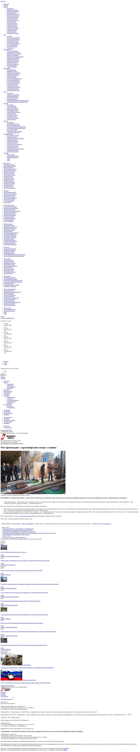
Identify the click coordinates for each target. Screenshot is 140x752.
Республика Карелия (13, 64)
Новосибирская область (13, 112)
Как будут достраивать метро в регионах (14, 537)
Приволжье (7, 68)
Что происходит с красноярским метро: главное (16, 534)
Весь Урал (10, 93)
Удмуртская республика (13, 87)
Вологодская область (13, 55)
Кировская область (12, 71)
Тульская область (12, 32)
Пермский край (11, 77)
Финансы (9, 388)
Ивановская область (12, 17)
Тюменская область (12, 99)
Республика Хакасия (13, 118)
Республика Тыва (12, 116)
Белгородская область (13, 11)
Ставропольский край (13, 132)
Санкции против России (29, 680)
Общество (6, 390)
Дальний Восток (8, 134)
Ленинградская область (13, 58)
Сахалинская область (13, 146)
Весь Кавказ (10, 122)
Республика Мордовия (13, 81)
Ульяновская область (13, 89)
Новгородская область (13, 61)
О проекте (3, 692)
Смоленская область (12, 27)
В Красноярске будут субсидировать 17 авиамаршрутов (18, 528)
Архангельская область (13, 52)
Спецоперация (27, 665)
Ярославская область (13, 33)
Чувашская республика (13, 90)
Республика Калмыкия (13, 43)
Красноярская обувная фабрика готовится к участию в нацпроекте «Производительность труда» (29, 533)
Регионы (3, 1)
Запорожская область (13, 156)
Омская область (11, 113)
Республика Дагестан (13, 124)
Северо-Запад (7, 49)
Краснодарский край (13, 40)
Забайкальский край (12, 150)
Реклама (6, 361)
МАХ (23, 523)
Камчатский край (12, 140)
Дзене (20, 539)
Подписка (10, 406)
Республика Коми (12, 65)
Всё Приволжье (11, 70)
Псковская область (12, 62)
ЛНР (8, 159)
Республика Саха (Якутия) (14, 144)
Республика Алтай (12, 115)
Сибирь (6, 103)
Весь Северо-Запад (12, 51)
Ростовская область (12, 45)
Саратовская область (13, 86)
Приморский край (12, 143)
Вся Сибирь (10, 105)
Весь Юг (9, 36)
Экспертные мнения (12, 400)
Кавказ (6, 121)
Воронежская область (13, 15)
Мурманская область (13, 59)
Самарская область (12, 84)
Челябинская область (13, 96)
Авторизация (4, 696)
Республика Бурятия (12, 151)
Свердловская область (13, 94)
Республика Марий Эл (13, 80)
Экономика (10, 384)
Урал (5, 91)
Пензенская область (12, 75)
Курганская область (12, 97)
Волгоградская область (13, 39)
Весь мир (6, 4)
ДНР (8, 160)
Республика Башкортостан (14, 78)
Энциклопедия (11, 397)
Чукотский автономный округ (15, 148)
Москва (6, 5)
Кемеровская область (13, 109)
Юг (5, 34)
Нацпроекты (7, 393)
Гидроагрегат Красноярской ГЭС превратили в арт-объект (19, 531)
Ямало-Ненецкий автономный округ (17, 102)
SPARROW (66, 748)
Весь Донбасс (11, 154)
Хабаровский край (12, 147)
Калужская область (12, 18)
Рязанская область (12, 26)
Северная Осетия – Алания (14, 131)
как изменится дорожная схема (27, 516)
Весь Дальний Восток (13, 135)
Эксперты (6, 395)
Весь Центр (10, 8)
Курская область (11, 21)
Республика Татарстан (13, 83)
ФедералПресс (107, 523)
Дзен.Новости (30, 523)
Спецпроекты (8, 404)
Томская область (11, 119)
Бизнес (6, 382)
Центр (5, 7)
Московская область (12, 10)
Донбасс (6, 153)
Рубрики (3, 378)
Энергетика (10, 385)
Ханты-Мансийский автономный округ (18, 100)
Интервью (10, 403)
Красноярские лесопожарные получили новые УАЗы (17, 530)
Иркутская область (12, 108)
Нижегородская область (13, 72)
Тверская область (12, 30)
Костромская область (13, 20)
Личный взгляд (11, 401)
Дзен (70, 523)
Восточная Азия (10, 564)
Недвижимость (11, 387)
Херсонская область (12, 157)
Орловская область (12, 24)
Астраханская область (13, 37)
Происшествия (8, 391)
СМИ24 (65, 750)
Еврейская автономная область (15, 138)
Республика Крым (12, 46)
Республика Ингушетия (13, 125)
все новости (4, 652)
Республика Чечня (12, 129)
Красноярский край (12, 110)
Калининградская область (14, 53)
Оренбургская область (13, 74)
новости (3, 377)
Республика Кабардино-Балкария (16, 127)
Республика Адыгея (12, 42)
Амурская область (12, 137)
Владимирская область (13, 14)
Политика (6, 381)
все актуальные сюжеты (7, 685)
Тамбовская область (12, 29)
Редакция (3, 695)
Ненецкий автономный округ (15, 56)
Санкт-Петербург (12, 67)
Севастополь (10, 48)
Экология (6, 394)
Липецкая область (12, 23)
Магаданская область (13, 141)
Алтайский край (11, 106)
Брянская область (12, 13)
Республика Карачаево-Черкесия (16, 128)
